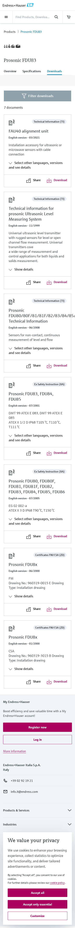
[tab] (11, 71)
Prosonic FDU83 (31, 32)
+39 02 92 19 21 (22, 781)
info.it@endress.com (24, 792)
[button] (37, 727)
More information (14, 751)
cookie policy (57, 882)
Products (10, 32)
